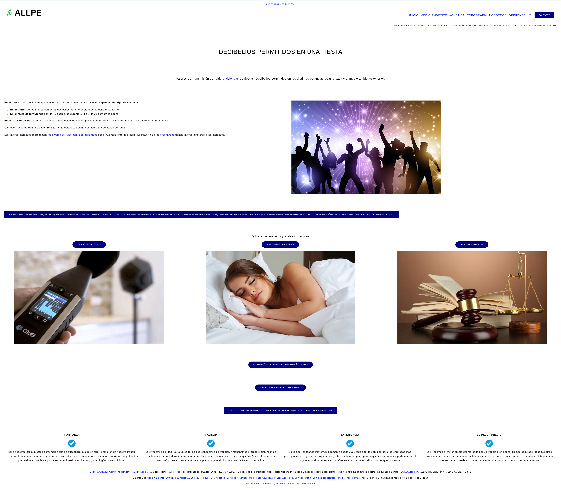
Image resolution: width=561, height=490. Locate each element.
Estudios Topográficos (325, 478)
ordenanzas (167, 134)
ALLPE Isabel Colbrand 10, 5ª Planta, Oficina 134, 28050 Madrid (280, 483)
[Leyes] (472, 251)
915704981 (272, 4)
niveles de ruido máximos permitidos (74, 134)
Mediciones (344, 478)
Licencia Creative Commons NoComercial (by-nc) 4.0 (119, 472)
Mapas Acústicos (283, 478)
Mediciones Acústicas (261, 478)
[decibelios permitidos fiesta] (366, 101)
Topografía (305, 478)
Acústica (220, 478)
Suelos (194, 478)
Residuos (205, 478)
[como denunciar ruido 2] (280, 251)
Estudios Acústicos (237, 478)
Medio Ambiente (155, 478)
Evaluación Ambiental (177, 478)
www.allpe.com (410, 472)
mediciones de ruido (22, 127)
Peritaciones (359, 478)
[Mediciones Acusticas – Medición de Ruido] (89, 251)
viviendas (232, 78)
